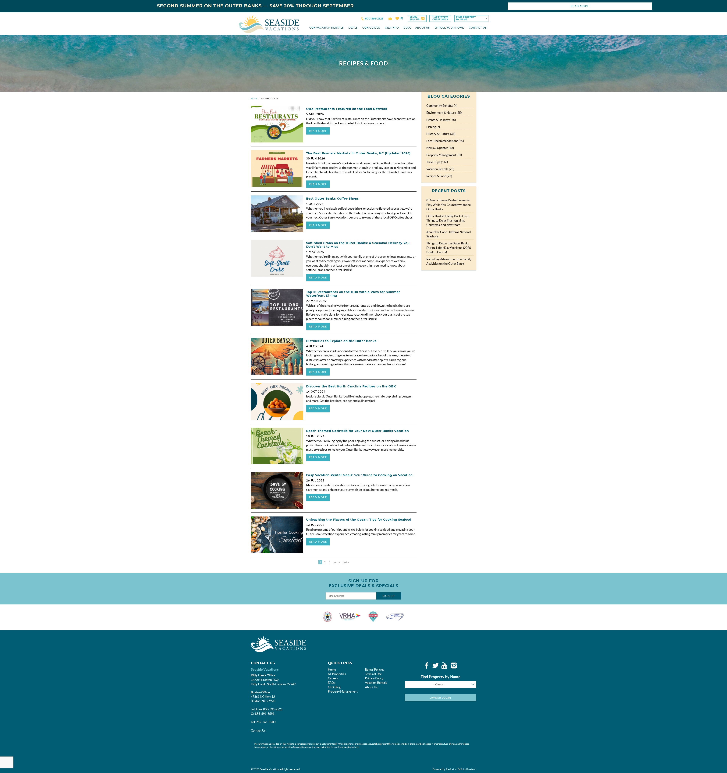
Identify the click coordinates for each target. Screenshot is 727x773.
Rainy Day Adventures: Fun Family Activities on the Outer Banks (448, 261)
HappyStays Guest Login (440, 18)
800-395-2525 (374, 18)
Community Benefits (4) (441, 105)
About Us (422, 27)
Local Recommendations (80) (445, 140)
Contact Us (478, 27)
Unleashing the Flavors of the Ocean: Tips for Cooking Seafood (358, 519)
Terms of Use (373, 674)
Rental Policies (374, 669)
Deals (353, 27)
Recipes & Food (269, 98)
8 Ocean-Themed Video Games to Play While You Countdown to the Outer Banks (448, 204)
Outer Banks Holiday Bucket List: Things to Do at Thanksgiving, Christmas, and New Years (447, 220)
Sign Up (389, 595)
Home (254, 98)
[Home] (269, 24)
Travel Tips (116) (437, 162)
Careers (333, 678)
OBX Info (392, 27)
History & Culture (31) (440, 133)
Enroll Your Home (449, 27)
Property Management (343, 691)
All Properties (337, 674)
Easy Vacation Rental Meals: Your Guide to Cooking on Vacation (359, 475)
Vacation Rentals (376, 682)
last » (346, 562)
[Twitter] (435, 665)
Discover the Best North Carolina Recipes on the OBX (351, 386)
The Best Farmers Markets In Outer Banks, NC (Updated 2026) (358, 153)
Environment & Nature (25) (444, 112)
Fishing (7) (433, 126)
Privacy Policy (374, 678)
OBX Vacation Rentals (326, 27)
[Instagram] (454, 665)
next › (336, 562)
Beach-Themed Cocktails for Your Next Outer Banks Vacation (357, 430)
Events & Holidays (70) (441, 119)
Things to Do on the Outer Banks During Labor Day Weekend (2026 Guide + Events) (448, 248)
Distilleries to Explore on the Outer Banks (341, 341)
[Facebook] (426, 665)
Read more (318, 130)
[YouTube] (445, 665)
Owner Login (440, 697)
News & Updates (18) (440, 147)
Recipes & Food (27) (439, 176)
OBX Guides (371, 27)
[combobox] (471, 18)
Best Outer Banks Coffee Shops (332, 198)
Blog (407, 27)
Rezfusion (451, 769)
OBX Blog (334, 687)
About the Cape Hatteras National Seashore (448, 234)
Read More (580, 6)
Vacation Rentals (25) (440, 169)
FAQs (331, 682)
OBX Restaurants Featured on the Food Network (347, 108)
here (356, 747)
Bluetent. (471, 769)
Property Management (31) (444, 155)
